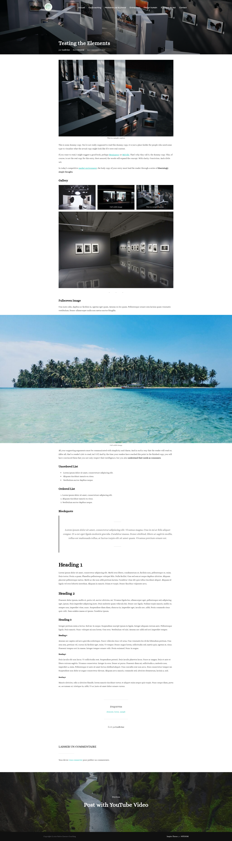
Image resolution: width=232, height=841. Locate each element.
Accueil (81, 7)
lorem (116, 712)
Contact (183, 7)
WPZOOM (184, 836)
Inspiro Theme (172, 836)
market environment (88, 168)
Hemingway (114, 155)
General (80, 50)
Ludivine (66, 50)
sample (122, 712)
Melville (125, 155)
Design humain (150, 7)
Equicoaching (95, 7)
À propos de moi (168, 7)
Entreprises (135, 7)
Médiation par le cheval (115, 7)
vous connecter (75, 760)
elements (110, 712)
